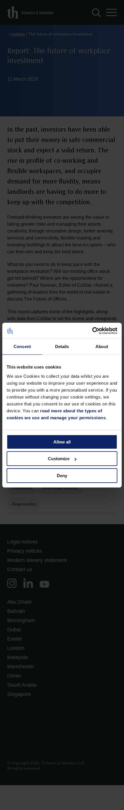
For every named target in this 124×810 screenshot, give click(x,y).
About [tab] (101, 346)
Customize (58, 458)
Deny (62, 475)
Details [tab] (62, 346)
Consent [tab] (22, 346)
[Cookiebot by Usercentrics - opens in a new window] (92, 331)
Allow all (62, 441)
